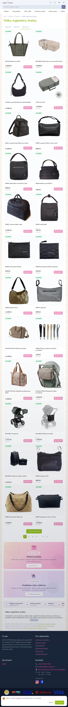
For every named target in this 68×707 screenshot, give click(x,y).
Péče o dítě (27, 11)
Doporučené (25, 27)
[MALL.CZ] (16, 692)
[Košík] (59, 2)
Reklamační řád (40, 646)
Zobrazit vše (34, 620)
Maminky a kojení (40, 11)
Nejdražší (16, 27)
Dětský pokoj (53, 11)
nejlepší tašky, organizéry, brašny (38, 628)
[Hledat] (64, 7)
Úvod (5, 16)
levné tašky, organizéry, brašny (47, 624)
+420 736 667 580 (44, 664)
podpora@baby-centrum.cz (46, 667)
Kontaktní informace (41, 654)
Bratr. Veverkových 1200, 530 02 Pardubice (52, 669)
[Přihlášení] (55, 2)
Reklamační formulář (41, 648)
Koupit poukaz (33, 566)
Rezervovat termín (35, 594)
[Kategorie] (64, 2)
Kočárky (6, 11)
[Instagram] (37, 682)
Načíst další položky (34, 531)
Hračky (63, 11)
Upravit (51, 702)
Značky (4, 664)
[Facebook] (42, 682)
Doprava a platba (40, 643)
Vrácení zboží (39, 651)
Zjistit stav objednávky (42, 640)
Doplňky (17, 16)
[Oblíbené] (50, 2)
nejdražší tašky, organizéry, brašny (44, 626)
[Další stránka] (47, 536)
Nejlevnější (8, 27)
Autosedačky (16, 11)
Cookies (18, 698)
